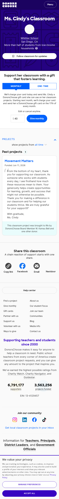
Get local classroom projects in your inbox (29, 427)
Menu (50, 4)
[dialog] (29, 477)
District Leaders (16, 445)
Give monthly (9, 306)
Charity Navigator (35, 373)
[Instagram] (14, 419)
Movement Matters (19, 161)
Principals (48, 440)
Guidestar (29, 377)
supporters (16, 386)
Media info (35, 326)
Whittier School (29, 38)
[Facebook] (34, 419)
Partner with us (10, 316)
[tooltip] (36, 48)
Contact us (35, 331)
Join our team (36, 311)
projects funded (43, 386)
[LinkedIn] (24, 419)
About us (34, 300)
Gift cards (8, 311)
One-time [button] (43, 86)
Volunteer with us (11, 326)
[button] (29, 56)
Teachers (32, 440)
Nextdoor (51, 271)
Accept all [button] (29, 493)
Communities (36, 316)
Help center (29, 290)
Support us (8, 321)
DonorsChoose (9, 4)
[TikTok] (44, 419)
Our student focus (39, 306)
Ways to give (9, 331)
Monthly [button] (16, 86)
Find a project (10, 300)
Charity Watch (16, 373)
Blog (32, 321)
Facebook (22, 271)
